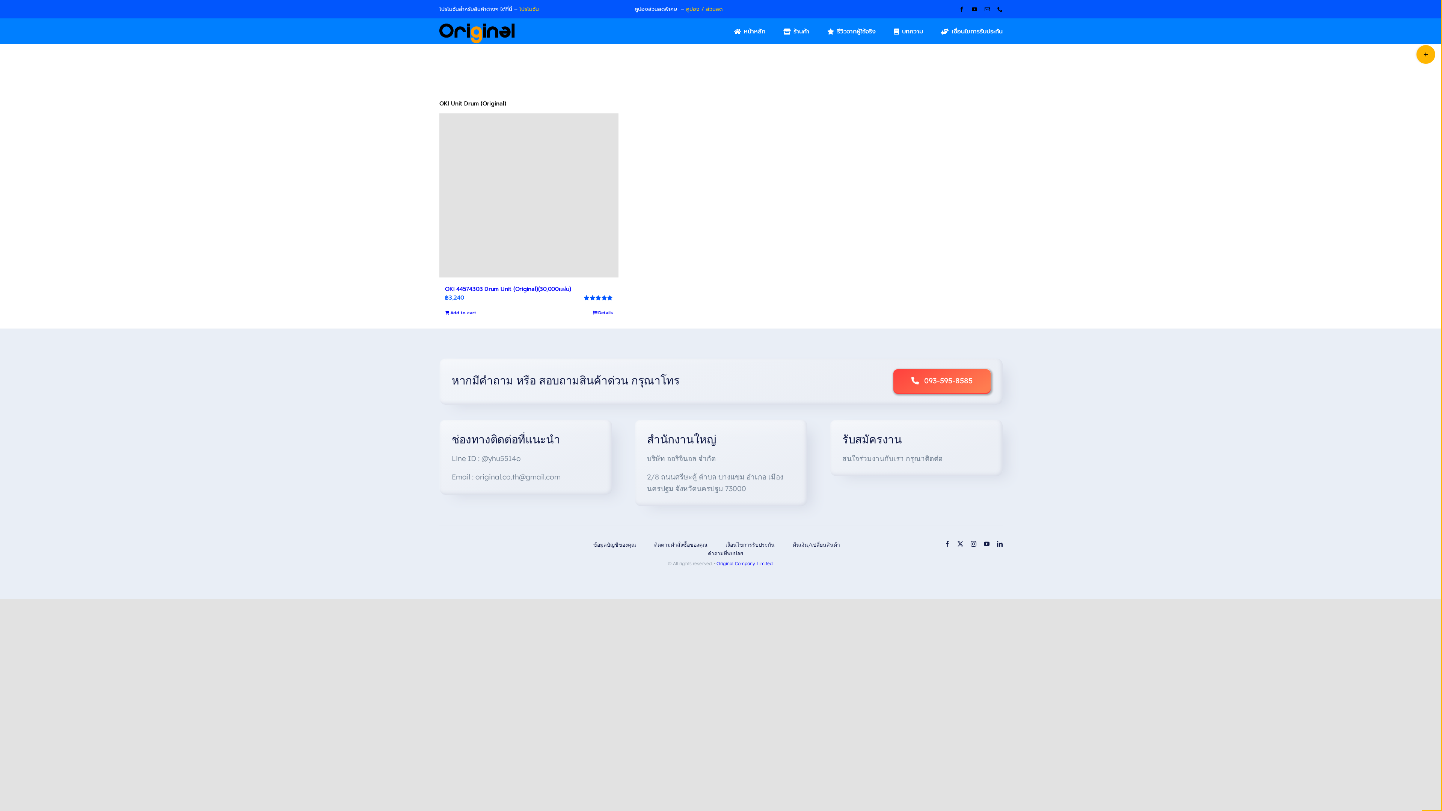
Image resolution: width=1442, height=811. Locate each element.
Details (605, 312)
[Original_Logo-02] (477, 26)
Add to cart (463, 312)
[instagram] (973, 544)
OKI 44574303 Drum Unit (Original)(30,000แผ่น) (508, 289)
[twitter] (960, 544)
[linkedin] (1000, 544)
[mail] (987, 9)
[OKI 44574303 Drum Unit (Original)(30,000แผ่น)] (528, 195)
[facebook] (961, 9)
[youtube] (974, 9)
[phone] (1000, 9)
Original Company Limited (744, 563)
